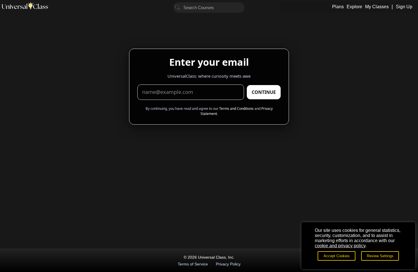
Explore (354, 6)
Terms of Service (193, 264)
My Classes (377, 6)
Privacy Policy (228, 264)
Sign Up (404, 6)
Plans (338, 6)
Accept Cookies (337, 256)
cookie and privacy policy (340, 245)
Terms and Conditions (236, 108)
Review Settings (380, 256)
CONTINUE (264, 92)
